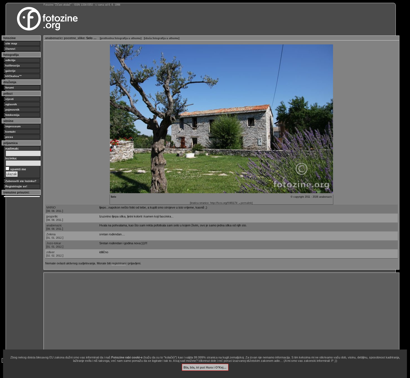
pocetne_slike (74, 38)
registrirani (119, 263)
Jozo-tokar (53, 243)
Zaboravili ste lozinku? (20, 181)
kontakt (10, 131)
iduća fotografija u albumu (162, 38)
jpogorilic (52, 216)
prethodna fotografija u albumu (121, 38)
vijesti (9, 99)
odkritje (10, 60)
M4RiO (51, 207)
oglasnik (11, 104)
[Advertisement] (212, 313)
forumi (9, 87)
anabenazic (53, 38)
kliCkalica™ (13, 76)
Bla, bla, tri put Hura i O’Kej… (205, 367)
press (9, 136)
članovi (10, 48)
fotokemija (12, 114)
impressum (13, 126)
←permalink (245, 203)
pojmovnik (12, 109)
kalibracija (12, 65)
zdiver (50, 252)
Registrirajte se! (16, 186)
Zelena (51, 234)
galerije (10, 70)
